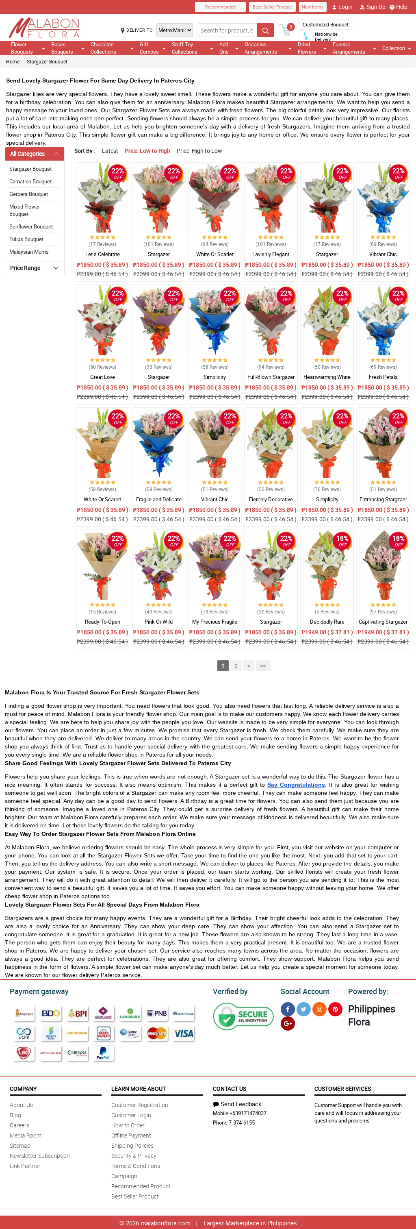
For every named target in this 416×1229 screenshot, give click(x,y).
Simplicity (215, 377)
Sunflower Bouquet (31, 226)
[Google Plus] (288, 1023)
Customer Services (342, 1088)
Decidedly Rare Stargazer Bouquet (327, 625)
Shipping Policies (132, 1145)
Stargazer (159, 254)
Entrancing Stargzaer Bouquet (383, 503)
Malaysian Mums (29, 251)
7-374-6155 (242, 1122)
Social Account (305, 991)
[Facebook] (288, 1009)
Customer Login (131, 1115)
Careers (19, 1125)
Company (23, 1088)
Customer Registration (139, 1105)
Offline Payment (131, 1135)
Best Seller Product (272, 7)
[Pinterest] (335, 1009)
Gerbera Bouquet (28, 194)
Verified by (230, 991)
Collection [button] (393, 48)
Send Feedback (241, 1104)
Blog (15, 1115)
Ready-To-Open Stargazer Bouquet (102, 625)
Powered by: (368, 991)
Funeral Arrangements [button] (349, 48)
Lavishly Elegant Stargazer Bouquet (271, 257)
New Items (313, 7)
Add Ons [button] (224, 48)
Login (345, 7)
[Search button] (265, 30)
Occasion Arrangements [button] (261, 48)
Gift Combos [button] (149, 48)
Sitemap (20, 1145)
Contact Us (229, 1088)
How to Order (128, 1125)
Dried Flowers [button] (307, 48)
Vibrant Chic (383, 254)
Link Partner (25, 1166)
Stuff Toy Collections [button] (184, 48)
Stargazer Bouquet (47, 61)
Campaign (124, 1176)
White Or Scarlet (215, 254)
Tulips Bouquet (26, 239)
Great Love (102, 377)
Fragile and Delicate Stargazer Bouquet (159, 503)
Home (13, 61)
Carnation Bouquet (30, 181)
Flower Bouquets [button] (22, 48)
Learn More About (138, 1088)
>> (263, 666)
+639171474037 (248, 1113)
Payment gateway (39, 991)
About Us (21, 1105)
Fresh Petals (383, 377)
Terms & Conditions (135, 1166)
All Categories (27, 153)
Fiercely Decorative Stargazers (271, 503)
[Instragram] (319, 1009)
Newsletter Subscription (40, 1155)
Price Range (25, 268)
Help (401, 7)
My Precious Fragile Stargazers (214, 625)
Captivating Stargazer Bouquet (383, 625)
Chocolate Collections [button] (103, 48)
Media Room (25, 1135)
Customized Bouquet (326, 24)
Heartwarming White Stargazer (327, 380)
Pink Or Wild (159, 621)
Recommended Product (141, 1186)
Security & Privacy (133, 1155)
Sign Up (376, 7)
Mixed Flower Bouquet (24, 210)
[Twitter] (304, 1009)
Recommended (220, 7)
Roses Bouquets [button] (62, 48)
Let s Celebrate (102, 254)
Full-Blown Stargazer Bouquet (271, 380)
